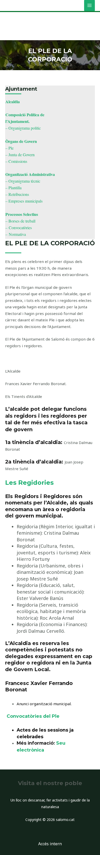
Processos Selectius (21, 214)
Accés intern (50, 844)
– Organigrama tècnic (22, 181)
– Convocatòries (18, 227)
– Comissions (16, 161)
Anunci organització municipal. (44, 703)
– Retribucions (17, 194)
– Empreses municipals (24, 201)
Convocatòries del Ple (33, 716)
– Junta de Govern (20, 154)
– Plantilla (13, 187)
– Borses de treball (20, 221)
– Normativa (15, 234)
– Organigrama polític (23, 128)
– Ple (9, 148)
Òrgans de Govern (21, 141)
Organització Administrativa (30, 174)
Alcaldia (12, 101)
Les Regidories (29, 482)
